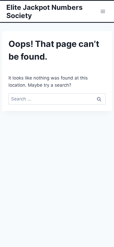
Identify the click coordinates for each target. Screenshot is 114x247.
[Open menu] (103, 11)
